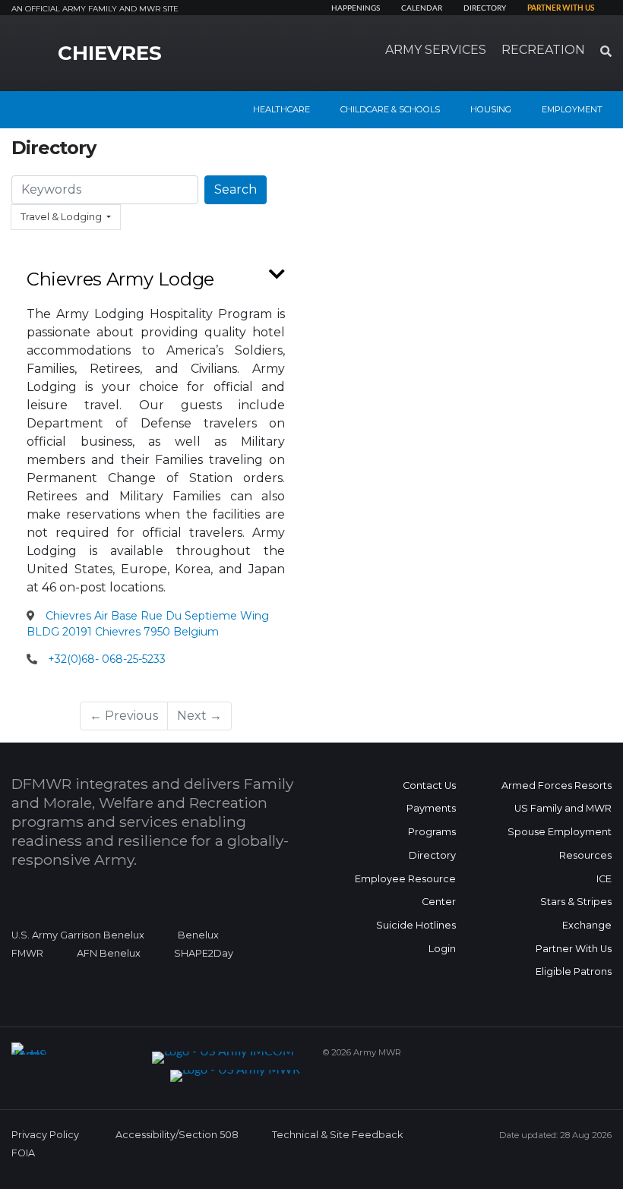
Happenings (355, 8)
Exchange (587, 925)
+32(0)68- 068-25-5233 (107, 659)
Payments (431, 808)
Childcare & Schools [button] (390, 109)
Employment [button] (572, 109)
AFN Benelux (109, 953)
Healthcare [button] (281, 109)
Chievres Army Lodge (120, 279)
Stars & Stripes (576, 901)
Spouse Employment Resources (560, 843)
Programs (432, 831)
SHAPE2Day (203, 953)
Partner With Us (574, 948)
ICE (604, 879)
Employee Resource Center (405, 890)
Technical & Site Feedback (337, 1134)
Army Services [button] (435, 50)
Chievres (110, 53)
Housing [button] (490, 109)
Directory (484, 8)
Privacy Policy (45, 1134)
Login (442, 948)
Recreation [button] (543, 50)
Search (235, 189)
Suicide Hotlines (416, 925)
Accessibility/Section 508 (177, 1134)
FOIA (23, 1153)
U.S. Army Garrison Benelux (77, 935)
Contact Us (429, 785)
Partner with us (560, 8)
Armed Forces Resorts (556, 785)
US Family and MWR (563, 808)
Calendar (421, 8)
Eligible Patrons (574, 971)
